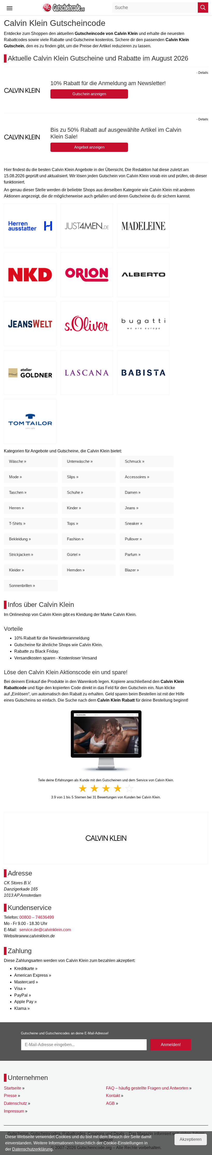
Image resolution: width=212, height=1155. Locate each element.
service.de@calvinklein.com (45, 930)
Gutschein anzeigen (89, 94)
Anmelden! (171, 1044)
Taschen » (17, 492)
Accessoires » (137, 477)
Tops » (72, 523)
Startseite (12, 1088)
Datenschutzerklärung (32, 1149)
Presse (10, 1095)
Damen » (132, 492)
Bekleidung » (20, 539)
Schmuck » (134, 461)
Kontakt (113, 1095)
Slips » (72, 477)
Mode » (15, 477)
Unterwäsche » (80, 461)
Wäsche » (17, 461)
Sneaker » (133, 523)
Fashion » (75, 539)
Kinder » (74, 508)
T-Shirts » (17, 523)
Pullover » (133, 539)
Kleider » (16, 570)
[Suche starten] (203, 7)
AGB (110, 1103)
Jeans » (131, 508)
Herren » (16, 508)
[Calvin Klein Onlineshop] (106, 741)
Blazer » (132, 570)
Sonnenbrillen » (22, 585)
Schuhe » (75, 492)
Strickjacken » (21, 554)
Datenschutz (15, 1103)
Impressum (14, 1111)
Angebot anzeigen (89, 147)
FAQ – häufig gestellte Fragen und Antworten (147, 1088)
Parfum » (132, 554)
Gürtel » (73, 554)
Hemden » (76, 570)
